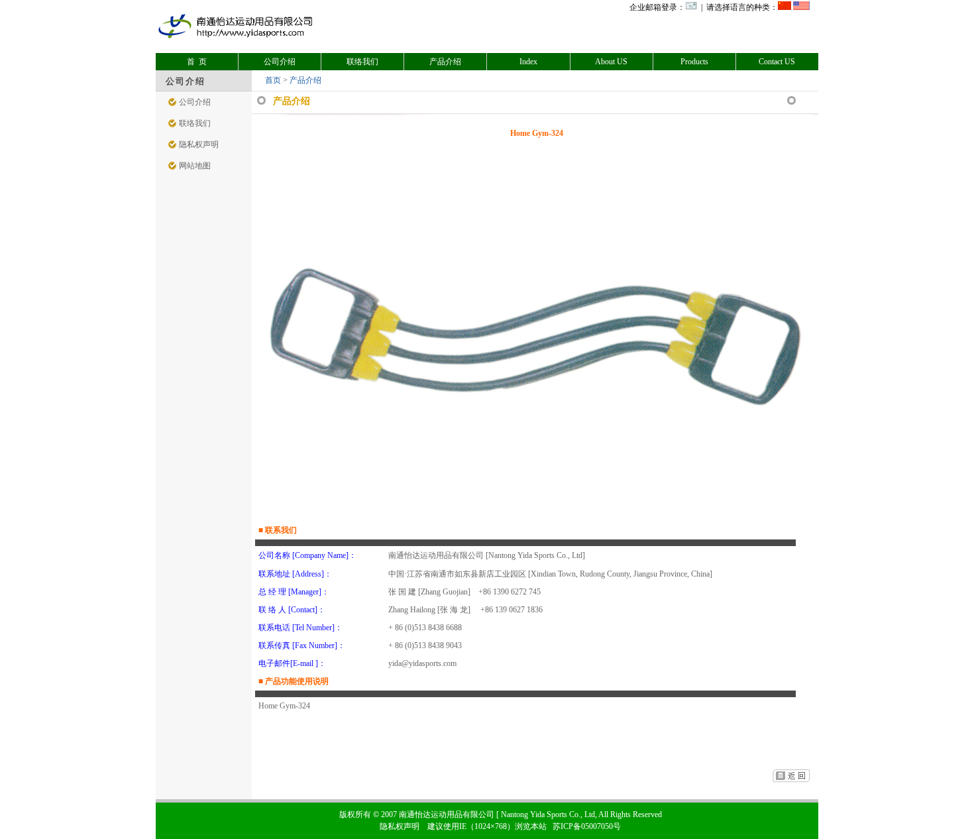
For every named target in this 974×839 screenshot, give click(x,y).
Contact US (777, 61)
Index (528, 61)
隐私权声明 (199, 144)
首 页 (197, 61)
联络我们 (362, 61)
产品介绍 (445, 61)
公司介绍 (280, 61)
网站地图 (195, 165)
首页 (273, 80)
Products (694, 61)
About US (611, 61)
